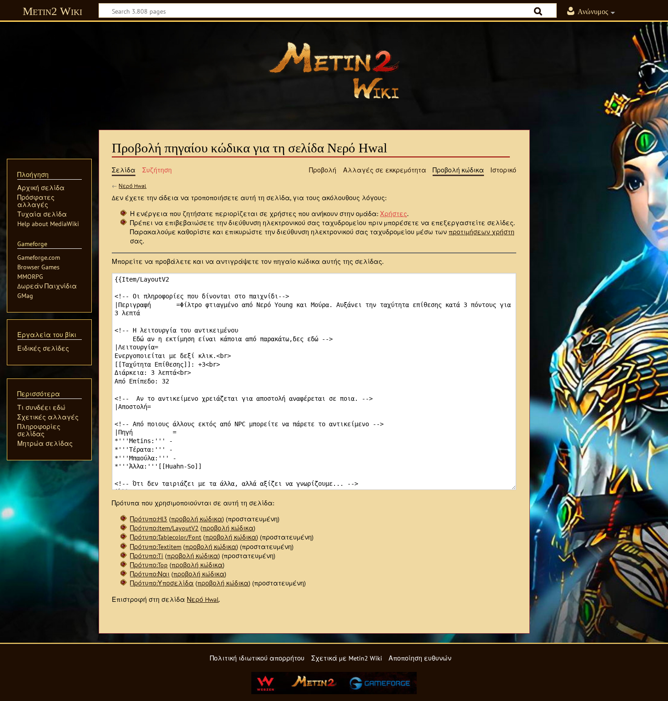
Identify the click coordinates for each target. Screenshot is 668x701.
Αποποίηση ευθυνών (420, 658)
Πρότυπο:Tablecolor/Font (165, 537)
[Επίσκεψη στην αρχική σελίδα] (334, 70)
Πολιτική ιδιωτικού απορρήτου (257, 658)
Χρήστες (393, 213)
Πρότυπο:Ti (146, 555)
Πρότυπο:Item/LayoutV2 (164, 528)
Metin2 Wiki (52, 11)
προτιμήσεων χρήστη (481, 231)
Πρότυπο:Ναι (149, 574)
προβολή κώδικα (196, 518)
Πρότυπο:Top (149, 564)
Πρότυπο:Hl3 (148, 518)
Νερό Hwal (132, 185)
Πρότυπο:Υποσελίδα (162, 583)
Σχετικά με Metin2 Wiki (346, 658)
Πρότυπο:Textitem (155, 546)
